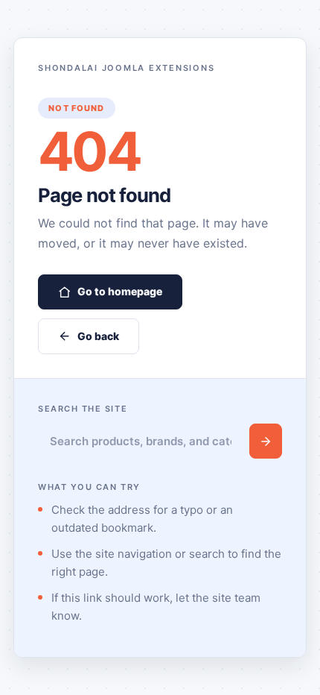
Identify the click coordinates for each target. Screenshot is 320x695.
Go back (98, 336)
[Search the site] (265, 441)
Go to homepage (119, 291)
